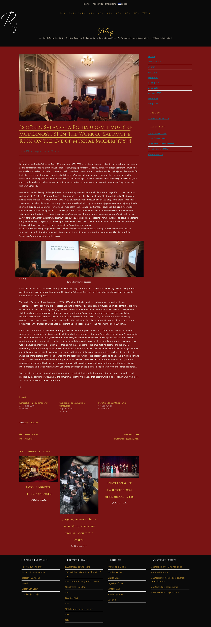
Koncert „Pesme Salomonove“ (33, 402)
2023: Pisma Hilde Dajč (75, 587)
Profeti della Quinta (117, 566)
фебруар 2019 (154, 82)
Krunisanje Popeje (30, 594)
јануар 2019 (153, 88)
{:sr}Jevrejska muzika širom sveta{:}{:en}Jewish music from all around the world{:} (79, 530)
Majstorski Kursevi (159, 572)
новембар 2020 (154, 61)
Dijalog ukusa (114, 577)
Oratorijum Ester (30, 588)
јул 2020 (151, 67)
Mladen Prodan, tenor (157, 133)
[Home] (40, 38)
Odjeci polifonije (115, 583)
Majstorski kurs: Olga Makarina (166, 592)
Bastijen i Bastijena (31, 577)
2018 (56, 151)
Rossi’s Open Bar (116, 594)
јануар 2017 (153, 103)
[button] (47, 259)
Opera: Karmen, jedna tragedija (161, 143)
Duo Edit (112, 599)
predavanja (33, 423)
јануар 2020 (153, 77)
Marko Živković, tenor (157, 138)
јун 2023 (151, 56)
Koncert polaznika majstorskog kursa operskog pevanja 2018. (119, 490)
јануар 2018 (153, 98)
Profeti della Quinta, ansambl (112, 402)
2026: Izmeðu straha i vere (77, 566)
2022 (67, 592)
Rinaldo (25, 583)
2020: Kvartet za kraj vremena (79, 609)
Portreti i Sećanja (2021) (158, 149)
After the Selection (155, 154)
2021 (67, 603)
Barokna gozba (115, 572)
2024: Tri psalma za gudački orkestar (82, 581)
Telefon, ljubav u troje (32, 566)
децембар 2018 (154, 93)
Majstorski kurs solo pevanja (164, 587)
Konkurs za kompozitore (104, 3)
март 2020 (152, 72)
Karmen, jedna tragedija (33, 572)
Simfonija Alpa (115, 588)
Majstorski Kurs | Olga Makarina (166, 566)
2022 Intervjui (71, 597)
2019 (67, 614)
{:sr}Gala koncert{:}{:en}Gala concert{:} (39, 491)
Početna (87, 3)
